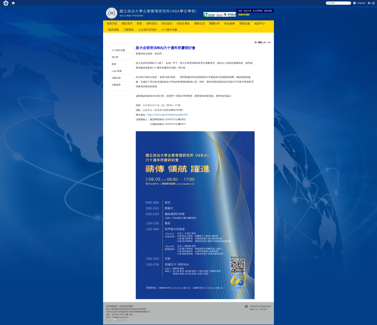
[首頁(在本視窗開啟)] (13, 3)
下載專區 (128, 29)
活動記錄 (116, 78)
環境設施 (244, 23)
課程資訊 (152, 23)
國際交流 (199, 23)
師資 (139, 23)
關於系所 (127, 23)
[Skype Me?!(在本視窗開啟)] (120, 320)
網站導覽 (268, 10)
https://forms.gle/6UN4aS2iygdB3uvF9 (168, 114)
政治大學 (247, 10)
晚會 (114, 64)
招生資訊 (167, 23)
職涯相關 (113, 29)
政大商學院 (258, 10)
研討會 (115, 57)
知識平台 (259, 23)
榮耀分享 (214, 23)
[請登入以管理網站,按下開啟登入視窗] (6, 3)
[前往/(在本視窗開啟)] (151, 13)
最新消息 (112, 23)
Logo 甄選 (117, 71)
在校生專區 (183, 23)
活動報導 (116, 84)
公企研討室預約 (147, 29)
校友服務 (229, 23)
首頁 (240, 10)
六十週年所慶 (169, 29)
